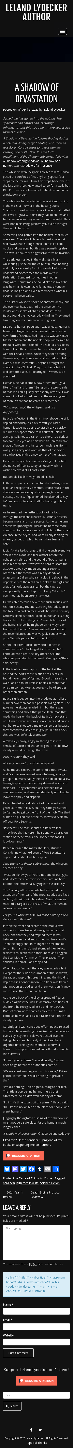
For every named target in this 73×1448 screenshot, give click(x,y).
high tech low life (27, 1183)
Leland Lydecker (54, 109)
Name (8, 1304)
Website (8, 1335)
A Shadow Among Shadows (21, 161)
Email (8, 1320)
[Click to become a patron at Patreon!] (23, 1155)
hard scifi (9, 1183)
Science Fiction (50, 1183)
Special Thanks (37, 1443)
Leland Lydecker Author (36, 12)
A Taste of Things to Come (34, 1178)
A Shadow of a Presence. (36, 165)
